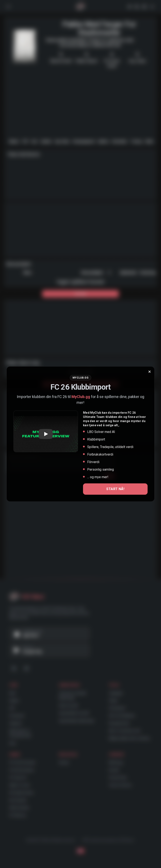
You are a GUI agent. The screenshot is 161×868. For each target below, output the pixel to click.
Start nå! (115, 489)
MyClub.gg (80, 396)
